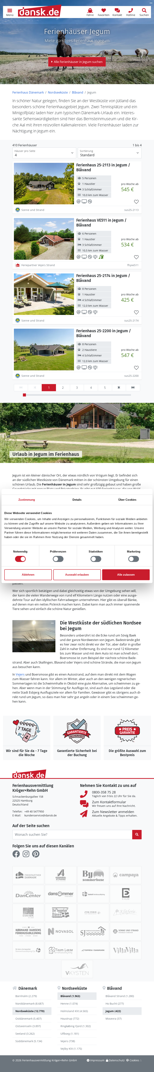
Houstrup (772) (69, 1018)
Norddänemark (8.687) (29, 1003)
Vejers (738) (67, 1041)
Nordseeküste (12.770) (30, 1011)
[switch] (58, 559)
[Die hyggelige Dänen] (61, 912)
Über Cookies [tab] (127, 499)
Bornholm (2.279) (26, 996)
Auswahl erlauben (77, 574)
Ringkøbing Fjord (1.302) (75, 1026)
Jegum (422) (113, 1011)
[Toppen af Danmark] (93, 950)
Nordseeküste (58, 92)
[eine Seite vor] (119, 387)
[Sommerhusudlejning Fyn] (28, 950)
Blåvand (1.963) (70, 996)
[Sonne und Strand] (125, 931)
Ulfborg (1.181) (69, 1033)
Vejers (20, 674)
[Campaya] (125, 875)
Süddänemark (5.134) (28, 1041)
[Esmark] (28, 912)
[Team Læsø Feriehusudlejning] (61, 950)
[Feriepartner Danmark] (28, 875)
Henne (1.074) (69, 1003)
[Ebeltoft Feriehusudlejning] (93, 894)
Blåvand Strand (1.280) (120, 996)
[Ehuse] (125, 894)
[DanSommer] (61, 894)
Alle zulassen (126, 574)
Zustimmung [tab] (26, 499)
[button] (10, 12)
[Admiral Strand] (61, 875)
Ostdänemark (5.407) (28, 1018)
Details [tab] (77, 499)
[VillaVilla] (125, 950)
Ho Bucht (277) (115, 1003)
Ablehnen (28, 574)
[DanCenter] (28, 894)
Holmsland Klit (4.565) (74, 1011)
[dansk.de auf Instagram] (26, 854)
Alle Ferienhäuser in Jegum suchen (78, 62)
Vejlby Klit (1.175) (71, 1048)
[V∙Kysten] (77, 969)
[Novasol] (61, 931)
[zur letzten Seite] (133, 387)
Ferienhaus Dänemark (28, 92)
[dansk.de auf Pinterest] (35, 854)
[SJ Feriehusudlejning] (93, 931)
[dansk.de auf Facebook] (16, 854)
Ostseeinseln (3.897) (28, 1026)
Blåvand (77, 92)
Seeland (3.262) (25, 1033)
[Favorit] (136, 202)
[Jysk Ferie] (93, 912)
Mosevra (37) (114, 1018)
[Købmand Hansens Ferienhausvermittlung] (28, 931)
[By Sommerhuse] (93, 875)
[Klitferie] (125, 912)
